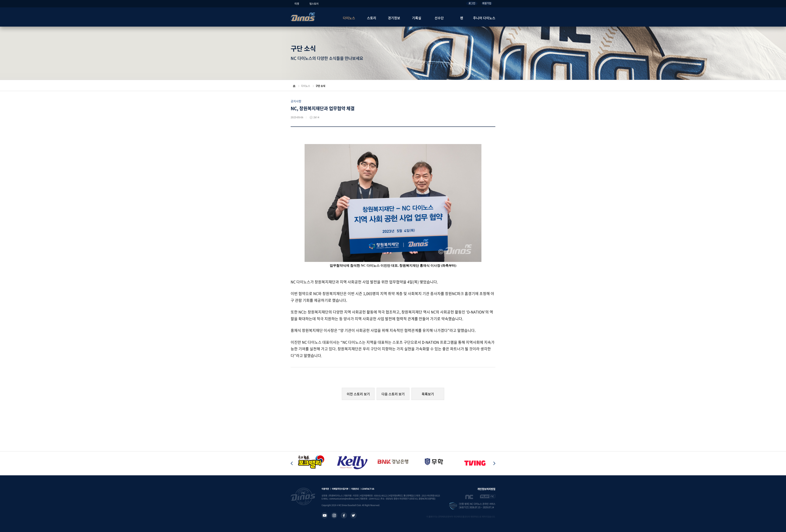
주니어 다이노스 (484, 17)
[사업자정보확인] (395, 495)
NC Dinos (303, 16)
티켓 (297, 4)
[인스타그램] (334, 515)
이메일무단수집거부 (340, 488)
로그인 (472, 3)
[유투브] (325, 515)
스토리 (371, 17)
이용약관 (325, 488)
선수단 (439, 17)
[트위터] (353, 515)
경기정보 (394, 17)
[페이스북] (344, 515)
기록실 (416, 17)
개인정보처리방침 (486, 489)
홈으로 (294, 86)
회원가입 (486, 3)
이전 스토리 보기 (358, 393)
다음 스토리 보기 (393, 393)
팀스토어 (313, 4)
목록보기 (428, 393)
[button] (494, 463)
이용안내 (355, 488)
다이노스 (349, 17)
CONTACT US (367, 488)
